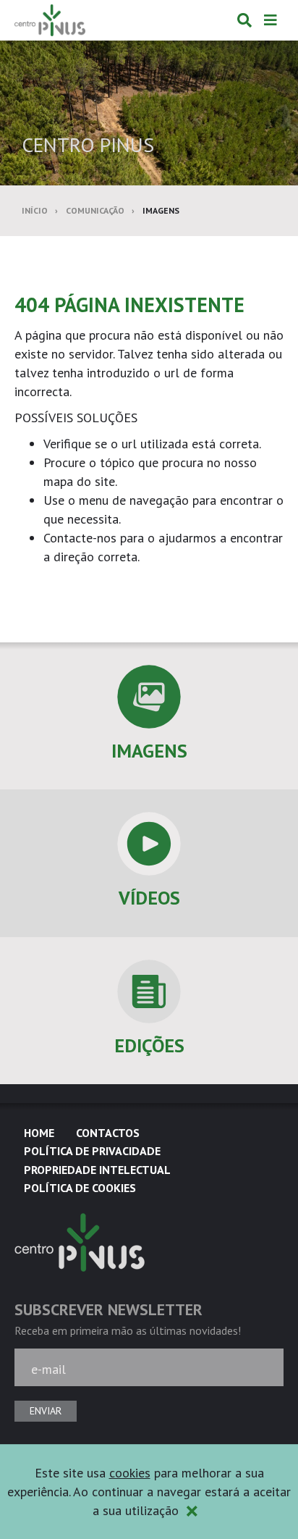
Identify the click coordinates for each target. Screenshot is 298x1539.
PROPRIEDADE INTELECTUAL (97, 1169)
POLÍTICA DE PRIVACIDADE (92, 1151)
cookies (129, 1472)
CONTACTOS (108, 1132)
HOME (39, 1132)
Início (35, 210)
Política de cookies (80, 1188)
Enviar (45, 1410)
